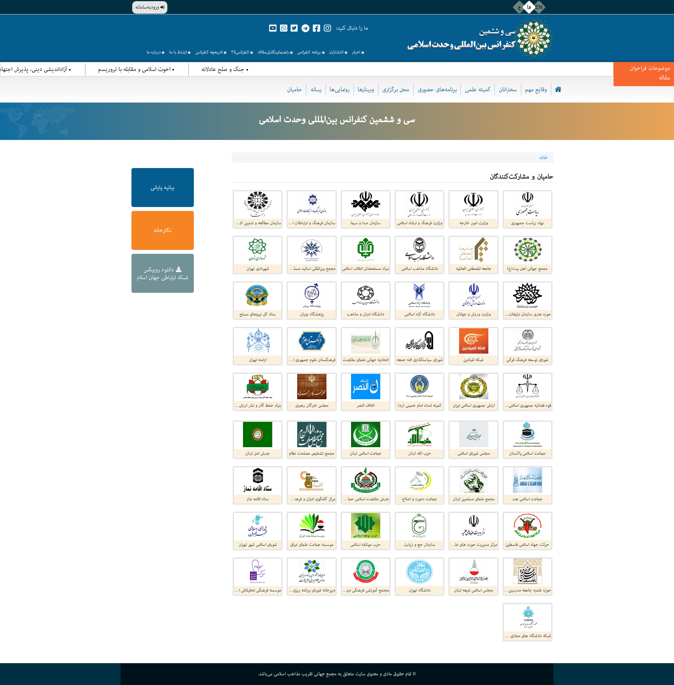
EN (539, 7)
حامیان (294, 89)
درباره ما (154, 52)
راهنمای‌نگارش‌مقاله (273, 52)
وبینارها (366, 89)
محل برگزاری (395, 89)
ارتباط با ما (178, 52)
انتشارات (336, 52)
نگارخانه (162, 230)
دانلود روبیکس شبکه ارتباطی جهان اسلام (162, 273)
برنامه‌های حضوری (437, 89)
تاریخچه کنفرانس (209, 52)
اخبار (356, 52)
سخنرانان (508, 89)
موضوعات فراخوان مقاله (650, 73)
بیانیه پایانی (162, 187)
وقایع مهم (536, 89)
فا (529, 7)
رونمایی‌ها (339, 89)
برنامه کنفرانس (309, 52)
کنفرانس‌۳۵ (240, 52)
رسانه (315, 89)
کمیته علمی (478, 89)
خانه (543, 157)
